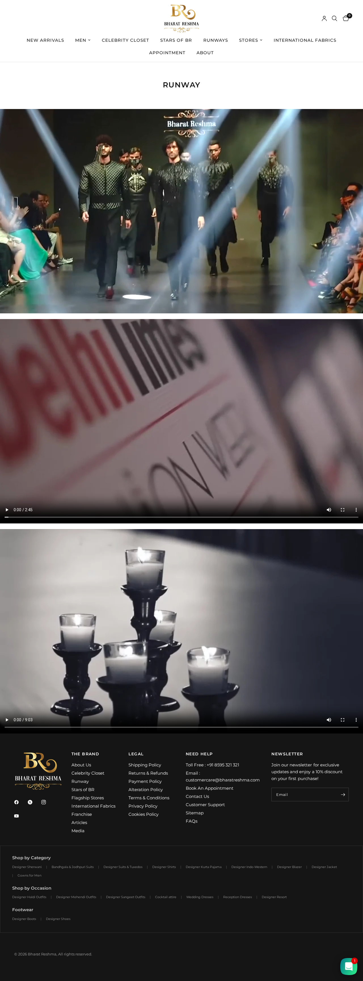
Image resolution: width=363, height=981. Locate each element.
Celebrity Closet (87, 773)
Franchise (81, 814)
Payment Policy (145, 781)
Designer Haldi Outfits (29, 897)
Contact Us (197, 796)
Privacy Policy (142, 806)
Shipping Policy (144, 765)
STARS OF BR (176, 40)
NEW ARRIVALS (45, 40)
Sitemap (195, 813)
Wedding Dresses (199, 897)
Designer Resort (274, 897)
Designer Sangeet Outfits (125, 897)
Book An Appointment (209, 788)
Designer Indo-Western (249, 867)
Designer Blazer (289, 867)
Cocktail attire (165, 897)
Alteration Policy (145, 789)
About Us (81, 765)
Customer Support (205, 804)
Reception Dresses (237, 897)
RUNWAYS (215, 40)
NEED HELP (199, 754)
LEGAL (135, 754)
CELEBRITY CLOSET (125, 40)
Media (78, 830)
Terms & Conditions (148, 797)
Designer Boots (24, 919)
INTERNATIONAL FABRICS (305, 40)
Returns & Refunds (148, 773)
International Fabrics (93, 806)
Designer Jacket (324, 867)
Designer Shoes (58, 919)
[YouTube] (20, 816)
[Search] (334, 18)
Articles (79, 822)
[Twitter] (34, 802)
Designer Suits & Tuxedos (123, 867)
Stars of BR (82, 789)
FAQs (191, 821)
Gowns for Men (29, 875)
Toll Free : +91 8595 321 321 (212, 765)
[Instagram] (47, 802)
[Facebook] (20, 802)
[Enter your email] (343, 794)
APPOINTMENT (167, 52)
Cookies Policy (143, 814)
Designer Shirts (164, 867)
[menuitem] (45, 40)
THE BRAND (85, 754)
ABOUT (205, 52)
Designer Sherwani (27, 867)
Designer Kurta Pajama (203, 867)
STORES (248, 40)
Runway (80, 781)
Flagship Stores (87, 797)
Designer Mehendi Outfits (76, 897)
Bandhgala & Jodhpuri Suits (73, 867)
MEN (80, 40)
